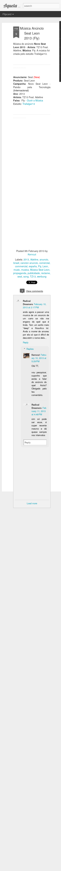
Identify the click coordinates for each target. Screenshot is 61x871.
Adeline (34, 259)
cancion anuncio (29, 263)
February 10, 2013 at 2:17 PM (34, 305)
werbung (41, 276)
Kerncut (32, 254)
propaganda (19, 273)
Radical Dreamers (28, 302)
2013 (26, 259)
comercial (44, 263)
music (17, 269)
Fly (39, 266)
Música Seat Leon (39, 269)
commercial (21, 266)
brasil (16, 263)
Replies (30, 348)
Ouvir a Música (35, 100)
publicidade (34, 273)
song (26, 276)
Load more (32, 503)
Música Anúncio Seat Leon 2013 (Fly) (32, 33)
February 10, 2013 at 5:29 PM (39, 358)
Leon (45, 266)
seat (19, 276)
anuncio (44, 259)
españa (33, 266)
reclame (45, 273)
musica (25, 269)
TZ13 (33, 276)
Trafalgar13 (29, 103)
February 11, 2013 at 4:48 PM (39, 411)
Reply (25, 342)
